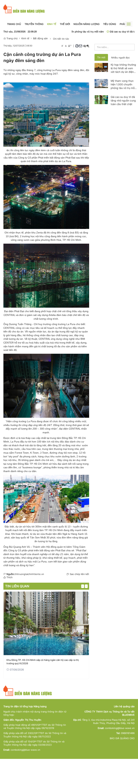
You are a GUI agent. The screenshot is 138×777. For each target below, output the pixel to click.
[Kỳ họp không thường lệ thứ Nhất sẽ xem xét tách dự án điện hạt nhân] (101, 67)
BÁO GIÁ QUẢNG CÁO (122, 738)
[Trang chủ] (24, 8)
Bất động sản (40, 38)
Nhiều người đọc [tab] (120, 57)
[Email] (80, 46)
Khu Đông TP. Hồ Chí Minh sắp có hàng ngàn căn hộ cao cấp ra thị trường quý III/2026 (42, 661)
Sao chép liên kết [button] (79, 574)
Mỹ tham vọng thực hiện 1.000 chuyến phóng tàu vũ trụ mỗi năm (123, 84)
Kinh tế (51, 24)
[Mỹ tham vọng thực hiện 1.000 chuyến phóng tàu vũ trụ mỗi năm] (101, 83)
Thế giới (65, 24)
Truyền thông (34, 24)
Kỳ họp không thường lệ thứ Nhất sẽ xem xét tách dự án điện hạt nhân (123, 68)
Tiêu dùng (109, 24)
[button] (77, 46)
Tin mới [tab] (101, 57)
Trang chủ (14, 24)
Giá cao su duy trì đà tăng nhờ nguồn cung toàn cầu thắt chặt (123, 100)
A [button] (62, 45)
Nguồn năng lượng (86, 24)
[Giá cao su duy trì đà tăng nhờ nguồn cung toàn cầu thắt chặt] (101, 99)
